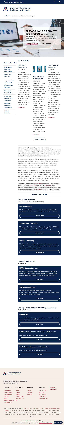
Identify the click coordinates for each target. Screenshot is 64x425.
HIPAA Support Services (28, 268)
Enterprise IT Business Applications (8, 69)
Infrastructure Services (8, 86)
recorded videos (39, 189)
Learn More (39, 279)
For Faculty (23, 315)
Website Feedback (53, 388)
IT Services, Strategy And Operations (8, 98)
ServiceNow (48, 185)
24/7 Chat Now (58, 422)
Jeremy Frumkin (32, 44)
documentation (38, 183)
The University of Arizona (45, 423)
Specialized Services (7, 75)
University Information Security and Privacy (32, 421)
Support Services (7, 112)
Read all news (39, 139)
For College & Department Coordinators (34, 347)
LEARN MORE (40, 216)
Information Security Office (8, 92)
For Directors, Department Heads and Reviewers (37, 332)
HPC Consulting (25, 206)
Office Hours (33, 185)
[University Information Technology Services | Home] (17, 9)
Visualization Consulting (28, 224)
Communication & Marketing (9, 81)
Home (8, 16)
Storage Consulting (26, 241)
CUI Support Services (27, 287)
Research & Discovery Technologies (8, 105)
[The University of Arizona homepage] (14, 2)
